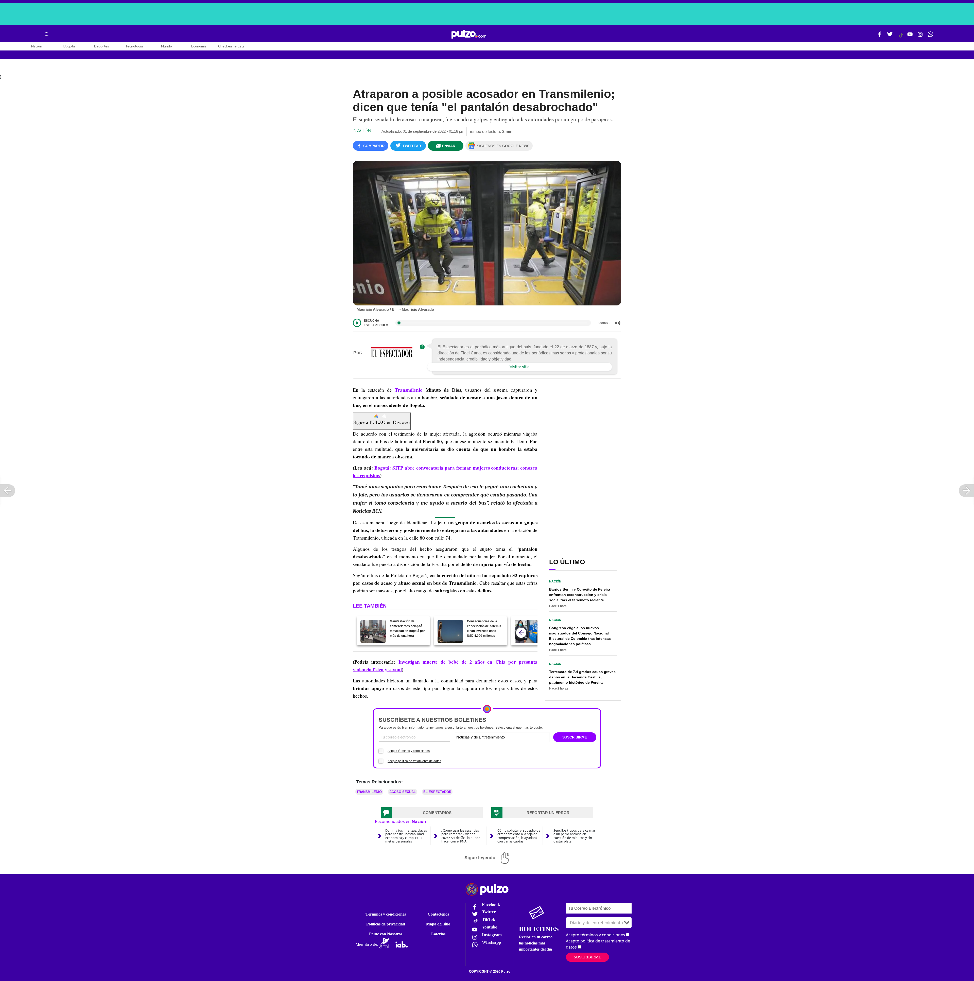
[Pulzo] (468, 34)
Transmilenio (409, 389)
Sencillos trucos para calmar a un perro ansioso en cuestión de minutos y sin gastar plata (574, 836)
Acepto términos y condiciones (409, 751)
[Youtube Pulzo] (910, 36)
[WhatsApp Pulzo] (930, 36)
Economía (198, 46)
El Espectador (437, 792)
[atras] (521, 633)
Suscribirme (587, 957)
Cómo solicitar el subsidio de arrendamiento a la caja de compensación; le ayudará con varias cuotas (518, 836)
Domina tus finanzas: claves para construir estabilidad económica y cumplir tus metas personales (406, 836)
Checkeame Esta (231, 46)
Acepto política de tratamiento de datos (414, 761)
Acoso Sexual (402, 792)
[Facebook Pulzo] (880, 36)
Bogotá (69, 46)
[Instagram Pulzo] (920, 36)
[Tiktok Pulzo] (901, 37)
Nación (36, 46)
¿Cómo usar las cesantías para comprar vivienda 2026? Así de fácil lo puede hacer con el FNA (460, 836)
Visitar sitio (520, 367)
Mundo (166, 46)
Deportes (101, 46)
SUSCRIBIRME (574, 737)
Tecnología (134, 46)
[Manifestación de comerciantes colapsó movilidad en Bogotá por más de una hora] (373, 631)
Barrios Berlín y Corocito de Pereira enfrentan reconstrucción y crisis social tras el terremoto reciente (579, 594)
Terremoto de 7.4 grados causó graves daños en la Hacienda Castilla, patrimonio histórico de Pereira (582, 677)
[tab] (432, 812)
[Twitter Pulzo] (890, 36)
